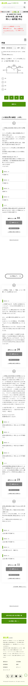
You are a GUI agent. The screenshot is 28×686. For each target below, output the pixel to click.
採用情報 (5, 664)
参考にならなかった (14, 228)
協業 (17, 664)
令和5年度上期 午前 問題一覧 (14, 615)
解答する (14, 104)
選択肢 (3, 48)
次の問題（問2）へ (14, 621)
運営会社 (5, 661)
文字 (18, 48)
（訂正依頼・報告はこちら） (7, 54)
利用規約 (5, 667)
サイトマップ (6, 669)
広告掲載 (18, 661)
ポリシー (18, 667)
